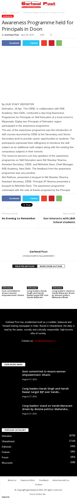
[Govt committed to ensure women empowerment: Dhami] (13, 280)
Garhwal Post (12, 34)
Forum (5, 457)
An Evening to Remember (18, 218)
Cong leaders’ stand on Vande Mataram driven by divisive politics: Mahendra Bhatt (63, 294)
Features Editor (27, 480)
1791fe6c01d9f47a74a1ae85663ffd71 (38, 256)
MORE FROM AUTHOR (51, 266)
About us (12, 480)
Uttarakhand (8, 441)
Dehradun (7, 16)
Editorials (6, 446)
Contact (38, 484)
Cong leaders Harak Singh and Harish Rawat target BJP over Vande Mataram (38, 294)
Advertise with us (61, 480)
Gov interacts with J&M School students (59, 220)
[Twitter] (39, 347)
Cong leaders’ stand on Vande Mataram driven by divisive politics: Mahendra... (47, 407)
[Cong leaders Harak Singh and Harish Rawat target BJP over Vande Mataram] (38, 280)
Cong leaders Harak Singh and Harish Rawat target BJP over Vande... (45, 390)
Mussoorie (7, 462)
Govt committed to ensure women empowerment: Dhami (13, 293)
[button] (71, 5)
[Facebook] (31, 347)
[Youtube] (46, 347)
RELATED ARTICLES (24, 266)
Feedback (44, 480)
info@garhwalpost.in (44, 341)
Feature (6, 452)
